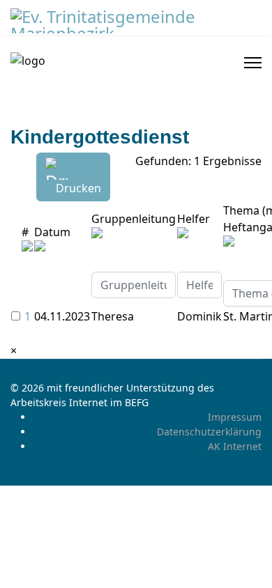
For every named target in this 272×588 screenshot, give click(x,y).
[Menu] (253, 63)
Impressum (235, 417)
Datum (52, 232)
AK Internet (235, 446)
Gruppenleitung (133, 218)
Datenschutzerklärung (209, 431)
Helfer (193, 218)
